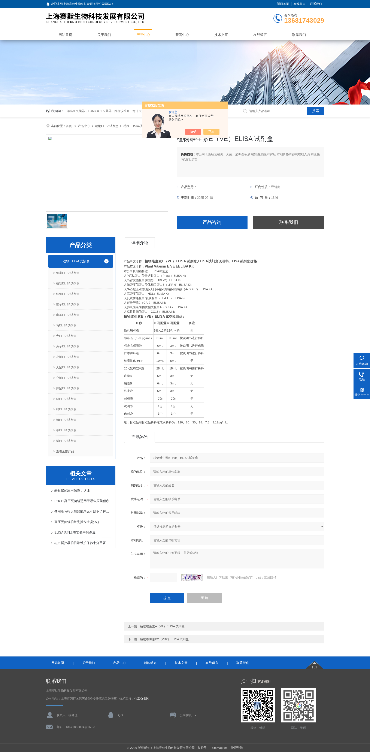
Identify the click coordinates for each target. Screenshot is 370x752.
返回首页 (283, 4)
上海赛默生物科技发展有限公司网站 (87, 4)
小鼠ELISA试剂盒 (67, 357)
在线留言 (300, 4)
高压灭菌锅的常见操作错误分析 (76, 522)
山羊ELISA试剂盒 (67, 315)
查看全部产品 (65, 451)
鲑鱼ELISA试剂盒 (67, 294)
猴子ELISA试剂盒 (67, 304)
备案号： (203, 747)
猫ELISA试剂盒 (66, 441)
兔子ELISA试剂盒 (67, 346)
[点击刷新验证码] (192, 577)
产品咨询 (212, 222)
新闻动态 (150, 663)
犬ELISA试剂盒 (66, 336)
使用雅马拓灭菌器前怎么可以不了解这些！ (82, 511)
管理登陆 (237, 747)
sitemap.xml (220, 747)
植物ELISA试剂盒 (135, 126)
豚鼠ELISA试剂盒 (67, 388)
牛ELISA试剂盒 (66, 430)
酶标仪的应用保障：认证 (72, 490)
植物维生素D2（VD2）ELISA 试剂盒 (164, 639)
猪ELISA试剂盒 (66, 420)
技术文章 (221, 35)
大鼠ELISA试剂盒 (67, 367)
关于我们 (104, 35)
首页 (69, 126)
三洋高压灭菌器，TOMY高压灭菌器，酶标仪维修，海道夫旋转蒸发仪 (110, 111)
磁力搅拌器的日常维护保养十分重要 (80, 543)
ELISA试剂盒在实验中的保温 (74, 532)
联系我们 (316, 4)
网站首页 (65, 35)
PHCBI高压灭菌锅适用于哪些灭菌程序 (81, 501)
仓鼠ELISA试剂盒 (67, 378)
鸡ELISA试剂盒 (66, 399)
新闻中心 (182, 35)
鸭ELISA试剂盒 (66, 409)
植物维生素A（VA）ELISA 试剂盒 (162, 626)
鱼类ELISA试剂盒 (67, 273)
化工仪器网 (141, 698)
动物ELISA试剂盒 (106, 126)
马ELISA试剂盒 (66, 325)
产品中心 (143, 35)
